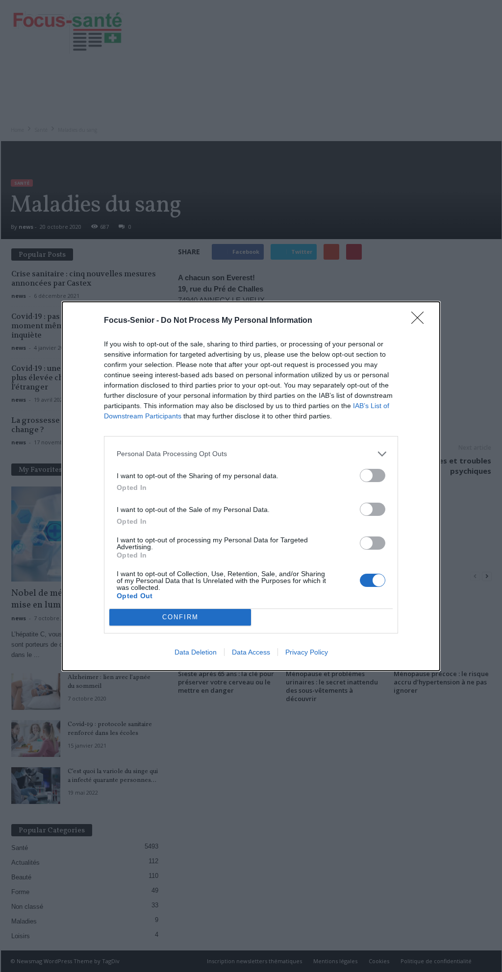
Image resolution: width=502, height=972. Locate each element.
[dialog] (251, 486)
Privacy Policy (306, 652)
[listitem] (251, 454)
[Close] (420, 321)
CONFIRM (180, 617)
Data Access (251, 652)
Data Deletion (196, 652)
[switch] (372, 475)
